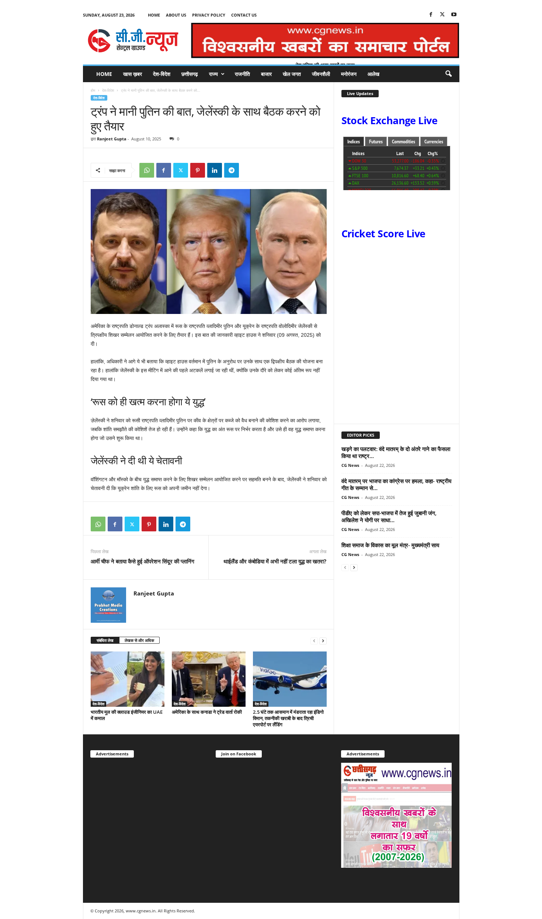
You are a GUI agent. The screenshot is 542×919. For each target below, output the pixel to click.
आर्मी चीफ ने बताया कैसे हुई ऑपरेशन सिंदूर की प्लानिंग (142, 561)
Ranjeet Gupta (111, 138)
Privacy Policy (208, 15)
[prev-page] (314, 640)
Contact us (244, 15)
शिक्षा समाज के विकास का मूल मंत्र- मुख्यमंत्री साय (390, 545)
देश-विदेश (161, 73)
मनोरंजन (349, 73)
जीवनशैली (321, 73)
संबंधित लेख (105, 640)
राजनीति (242, 73)
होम (93, 90)
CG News (350, 465)
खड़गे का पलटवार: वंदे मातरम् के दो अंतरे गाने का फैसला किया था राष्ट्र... (395, 452)
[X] (442, 15)
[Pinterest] (197, 170)
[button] (448, 74)
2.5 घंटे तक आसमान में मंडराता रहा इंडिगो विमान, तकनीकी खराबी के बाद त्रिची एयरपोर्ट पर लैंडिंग (288, 718)
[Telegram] (231, 170)
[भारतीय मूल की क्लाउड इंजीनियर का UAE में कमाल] (127, 679)
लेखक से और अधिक (139, 640)
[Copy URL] (248, 170)
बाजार (266, 73)
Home (154, 15)
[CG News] (133, 41)
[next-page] (323, 640)
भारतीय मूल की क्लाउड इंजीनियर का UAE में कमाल (127, 715)
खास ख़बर (132, 73)
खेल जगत (292, 73)
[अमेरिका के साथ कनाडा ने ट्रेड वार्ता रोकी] (209, 679)
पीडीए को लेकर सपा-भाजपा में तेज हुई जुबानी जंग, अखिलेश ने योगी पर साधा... (389, 516)
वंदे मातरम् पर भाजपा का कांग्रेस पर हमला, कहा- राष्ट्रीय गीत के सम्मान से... (396, 484)
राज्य (213, 73)
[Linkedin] (214, 170)
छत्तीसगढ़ (189, 73)
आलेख (373, 73)
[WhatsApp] (146, 170)
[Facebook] (431, 15)
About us (176, 15)
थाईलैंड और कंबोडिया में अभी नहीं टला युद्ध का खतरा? (274, 561)
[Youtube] (453, 15)
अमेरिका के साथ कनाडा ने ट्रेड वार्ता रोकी (207, 712)
